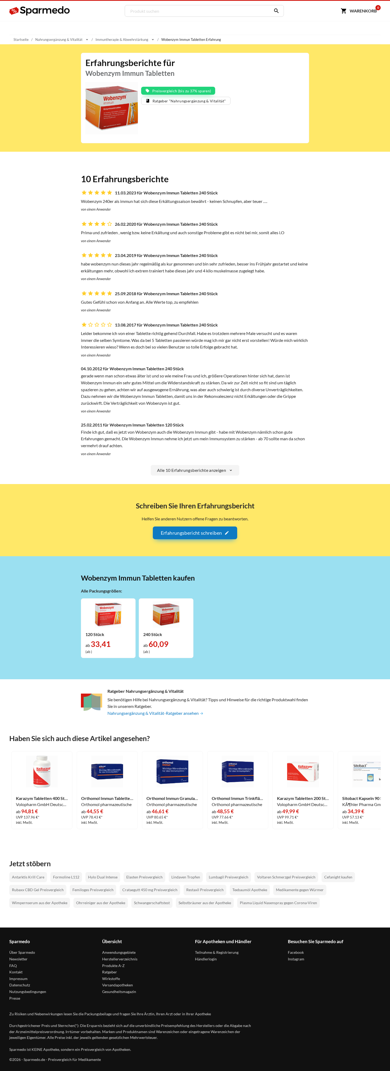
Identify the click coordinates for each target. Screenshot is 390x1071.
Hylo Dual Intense (103, 877)
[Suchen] (275, 11)
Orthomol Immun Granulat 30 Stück (172, 798)
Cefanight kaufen (338, 877)
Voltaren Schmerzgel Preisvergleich (286, 877)
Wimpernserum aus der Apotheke (39, 902)
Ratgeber (109, 972)
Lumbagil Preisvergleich (228, 877)
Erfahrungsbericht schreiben (191, 533)
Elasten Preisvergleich (144, 877)
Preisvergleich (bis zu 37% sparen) (181, 91)
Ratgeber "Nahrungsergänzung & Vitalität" (189, 101)
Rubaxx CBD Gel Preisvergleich (38, 889)
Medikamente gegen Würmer (300, 889)
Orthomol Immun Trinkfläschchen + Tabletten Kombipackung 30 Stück (238, 798)
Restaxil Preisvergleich (205, 889)
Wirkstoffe (111, 978)
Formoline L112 (66, 877)
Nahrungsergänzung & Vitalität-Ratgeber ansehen (153, 713)
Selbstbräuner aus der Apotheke (205, 902)
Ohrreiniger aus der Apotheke (100, 902)
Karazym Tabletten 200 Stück (303, 798)
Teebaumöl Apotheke (249, 889)
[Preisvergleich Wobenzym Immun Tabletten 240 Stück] (166, 613)
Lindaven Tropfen (185, 877)
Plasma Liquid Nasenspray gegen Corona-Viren (278, 902)
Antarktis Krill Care (28, 877)
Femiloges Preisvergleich (93, 889)
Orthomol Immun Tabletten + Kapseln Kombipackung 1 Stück (107, 798)
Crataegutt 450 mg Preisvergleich (149, 889)
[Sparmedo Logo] (39, 11)
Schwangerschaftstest (152, 902)
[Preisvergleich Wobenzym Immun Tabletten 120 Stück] (108, 613)
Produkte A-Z (113, 965)
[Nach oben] (375, 1056)
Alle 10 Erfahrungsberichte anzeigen (191, 470)
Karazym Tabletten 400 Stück (42, 798)
